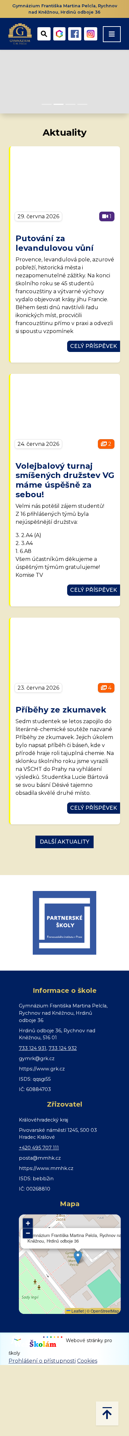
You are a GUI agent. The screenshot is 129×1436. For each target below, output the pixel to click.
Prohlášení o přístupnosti (42, 1361)
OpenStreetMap (105, 1311)
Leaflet (77, 1311)
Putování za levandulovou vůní (55, 243)
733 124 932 (63, 1048)
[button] (78, 1257)
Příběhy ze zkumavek (61, 710)
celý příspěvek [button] (93, 346)
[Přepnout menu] (112, 34)
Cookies (87, 1361)
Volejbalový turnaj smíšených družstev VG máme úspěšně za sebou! (65, 480)
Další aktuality (64, 842)
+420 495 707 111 (39, 1148)
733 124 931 (32, 1048)
